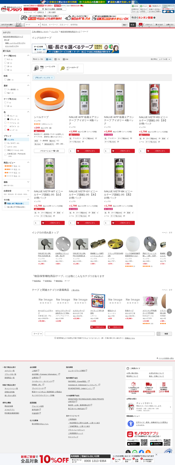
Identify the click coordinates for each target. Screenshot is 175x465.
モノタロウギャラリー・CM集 (43, 395)
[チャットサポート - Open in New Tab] (144, 8)
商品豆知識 (9, 406)
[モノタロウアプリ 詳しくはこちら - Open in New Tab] (149, 434)
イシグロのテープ (41, 37)
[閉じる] (100, 57)
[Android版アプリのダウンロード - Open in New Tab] (160, 442)
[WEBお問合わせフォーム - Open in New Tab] (135, 8)
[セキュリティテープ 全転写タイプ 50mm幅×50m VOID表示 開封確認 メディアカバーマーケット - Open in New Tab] (63, 301)
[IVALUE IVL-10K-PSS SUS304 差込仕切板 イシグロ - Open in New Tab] (45, 244)
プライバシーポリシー (76, 430)
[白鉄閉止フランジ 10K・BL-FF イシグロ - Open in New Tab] (63, 244)
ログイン (31, 9)
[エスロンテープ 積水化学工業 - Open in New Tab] (80, 301)
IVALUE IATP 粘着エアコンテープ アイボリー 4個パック (119, 120)
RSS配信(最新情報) (12, 413)
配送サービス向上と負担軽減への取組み (47, 392)
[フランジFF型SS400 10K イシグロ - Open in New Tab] (115, 244)
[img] (12, 9)
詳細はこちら (130, 338)
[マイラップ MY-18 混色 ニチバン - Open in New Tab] (98, 301)
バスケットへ (90, 151)
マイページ (28, 12)
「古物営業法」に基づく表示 (79, 426)
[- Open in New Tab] (134, 388)
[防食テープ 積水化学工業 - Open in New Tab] (133, 301)
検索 (133, 25)
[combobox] (81, 25)
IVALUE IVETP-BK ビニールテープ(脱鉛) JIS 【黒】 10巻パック (118, 194)
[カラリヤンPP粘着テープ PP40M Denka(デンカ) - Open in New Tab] (150, 301)
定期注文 (40, 12)
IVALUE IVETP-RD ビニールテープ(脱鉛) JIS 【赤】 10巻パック (153, 120)
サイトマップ (73, 437)
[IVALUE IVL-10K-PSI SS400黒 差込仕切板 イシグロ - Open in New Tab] (80, 244)
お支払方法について (156, 373)
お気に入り (169, 24)
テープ (28, 24)
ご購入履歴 (51, 12)
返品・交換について (156, 376)
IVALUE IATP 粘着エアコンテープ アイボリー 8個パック (84, 120)
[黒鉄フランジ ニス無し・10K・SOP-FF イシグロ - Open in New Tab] (150, 244)
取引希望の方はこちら (40, 424)
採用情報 (33, 403)
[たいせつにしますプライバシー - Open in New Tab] (168, 452)
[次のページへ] (169, 253)
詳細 (124, 25)
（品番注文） (18, 25)
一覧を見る (75, 290)
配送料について (132, 376)
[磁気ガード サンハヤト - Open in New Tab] (115, 301)
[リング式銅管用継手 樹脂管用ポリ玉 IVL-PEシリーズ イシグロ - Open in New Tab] (133, 244)
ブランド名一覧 (10, 374)
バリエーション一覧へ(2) (49, 151)
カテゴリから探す (7, 24)
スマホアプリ (10, 410)
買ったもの (159, 24)
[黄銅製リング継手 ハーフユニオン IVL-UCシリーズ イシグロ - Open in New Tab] (98, 244)
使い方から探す (10, 395)
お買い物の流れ (132, 373)
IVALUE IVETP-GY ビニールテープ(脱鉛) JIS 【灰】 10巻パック (83, 194)
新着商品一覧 (10, 378)
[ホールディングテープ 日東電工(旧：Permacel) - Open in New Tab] (45, 301)
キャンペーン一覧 (11, 388)
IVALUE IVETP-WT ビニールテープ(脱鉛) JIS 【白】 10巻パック (48, 194)
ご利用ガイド (135, 368)
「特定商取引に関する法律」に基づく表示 (84, 423)
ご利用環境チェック (75, 433)
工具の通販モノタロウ (40, 32)
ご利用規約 (72, 419)
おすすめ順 (163, 59)
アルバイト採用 (38, 406)
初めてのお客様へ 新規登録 (53, 9)
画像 (50, 59)
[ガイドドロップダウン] (155, 10)
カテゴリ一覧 (10, 371)
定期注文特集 (10, 392)
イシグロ (54, 32)
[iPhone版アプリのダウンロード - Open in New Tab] (137, 442)
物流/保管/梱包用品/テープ (70, 32)
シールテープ (41, 117)
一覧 (58, 59)
